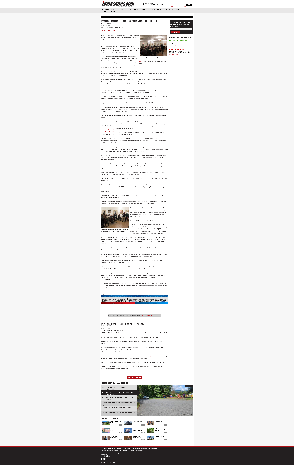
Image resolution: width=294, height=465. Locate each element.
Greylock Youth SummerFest (178, 41)
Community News (118, 448)
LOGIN (176, 3)
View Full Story (134, 377)
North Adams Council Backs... (116, 422)
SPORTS (128, 9)
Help (120, 450)
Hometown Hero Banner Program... (137, 429)
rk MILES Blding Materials (177, 49)
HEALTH (143, 9)
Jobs (177, 9)
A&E (112, 9)
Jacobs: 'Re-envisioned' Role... (115, 437)
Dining (124, 448)
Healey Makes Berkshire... (158, 422)
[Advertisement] (181, 426)
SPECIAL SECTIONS (108, 11)
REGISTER (180, 3)
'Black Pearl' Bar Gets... (137, 422)
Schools (135, 448)
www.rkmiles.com (173, 54)
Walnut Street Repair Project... (161, 429)
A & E (106, 448)
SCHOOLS (151, 9)
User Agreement (139, 450)
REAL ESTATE (168, 9)
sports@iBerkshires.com (186, 6)
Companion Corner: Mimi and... (115, 429)
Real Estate (129, 448)
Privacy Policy (131, 450)
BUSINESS (119, 9)
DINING (159, 9)
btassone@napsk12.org (144, 356)
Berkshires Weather (152, 448)
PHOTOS (136, 9)
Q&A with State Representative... (137, 437)
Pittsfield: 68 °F (158, 5)
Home (102, 448)
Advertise (103, 450)
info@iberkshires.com (147, 315)
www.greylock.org (173, 45)
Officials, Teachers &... (160, 437)
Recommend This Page (112, 450)
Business (110, 448)
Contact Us (124, 450)
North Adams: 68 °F (148, 5)
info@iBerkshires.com (174, 6)
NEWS (107, 9)
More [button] (121, 425)
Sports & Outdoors (142, 448)
